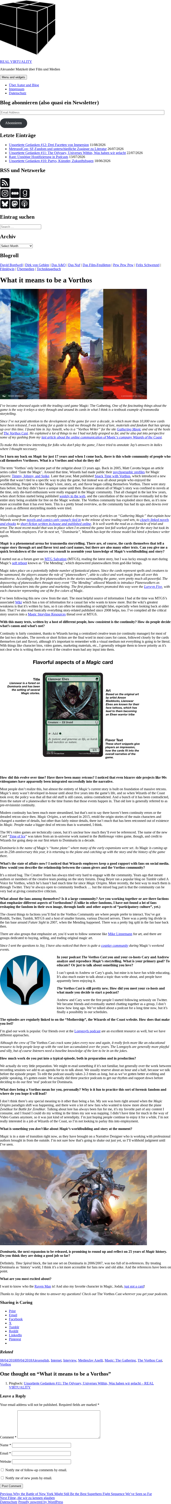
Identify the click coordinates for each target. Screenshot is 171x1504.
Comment (8, 1437)
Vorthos (5, 1364)
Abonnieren (13, 123)
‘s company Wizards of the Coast (139, 437)
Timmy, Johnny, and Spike (30, 476)
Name (5, 1445)
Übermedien (25, 269)
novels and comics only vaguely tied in (54, 520)
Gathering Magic (129, 429)
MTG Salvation (56, 559)
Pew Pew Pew (123, 265)
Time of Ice (17, 836)
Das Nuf (74, 265)
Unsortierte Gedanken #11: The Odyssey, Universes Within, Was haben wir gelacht (67, 153)
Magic (111, 437)
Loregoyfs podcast (87, 1031)
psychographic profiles (129, 472)
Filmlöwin (7, 269)
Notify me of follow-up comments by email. (36, 1470)
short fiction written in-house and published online (55, 524)
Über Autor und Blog (24, 85)
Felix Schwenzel (147, 265)
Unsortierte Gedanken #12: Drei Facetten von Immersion (49, 145)
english (44, 1360)
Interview (69, 1360)
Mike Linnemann (120, 934)
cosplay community (114, 945)
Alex (35, 1360)
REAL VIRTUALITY (16, 62)
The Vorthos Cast (16, 433)
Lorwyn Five (153, 586)
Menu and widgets (13, 77)
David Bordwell (11, 265)
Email (5, 1453)
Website (5, 1461)
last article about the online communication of (74, 437)
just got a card (134, 1286)
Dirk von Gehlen (37, 265)
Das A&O (58, 265)
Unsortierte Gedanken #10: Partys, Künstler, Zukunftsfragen (51, 161)
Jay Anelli (96, 1360)
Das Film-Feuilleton (97, 265)
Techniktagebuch (49, 269)
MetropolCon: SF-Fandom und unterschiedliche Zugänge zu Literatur (58, 149)
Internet (56, 1360)
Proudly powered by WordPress (40, 1502)
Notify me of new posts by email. (28, 1478)
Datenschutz (17, 93)
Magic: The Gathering (120, 1360)
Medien (83, 1360)
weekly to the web (72, 496)
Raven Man (43, 1286)
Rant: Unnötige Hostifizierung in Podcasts (38, 157)
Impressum (16, 89)
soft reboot (19, 563)
